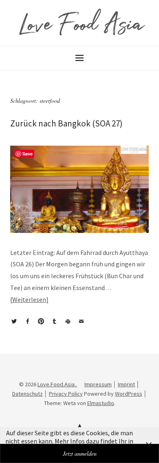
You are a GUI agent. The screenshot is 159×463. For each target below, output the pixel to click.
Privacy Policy (66, 393)
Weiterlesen (29, 299)
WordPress (128, 393)
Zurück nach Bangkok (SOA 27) (66, 123)
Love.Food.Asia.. (57, 384)
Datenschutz (27, 393)
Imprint (126, 384)
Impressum (98, 384)
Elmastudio (100, 403)
